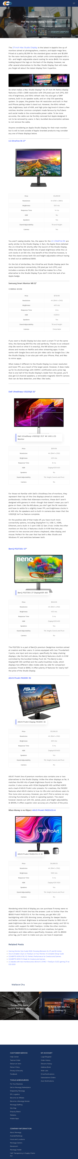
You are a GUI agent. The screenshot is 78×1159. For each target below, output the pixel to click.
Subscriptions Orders (48, 1077)
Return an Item (15, 1064)
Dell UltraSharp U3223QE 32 (22, 392)
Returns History (46, 1064)
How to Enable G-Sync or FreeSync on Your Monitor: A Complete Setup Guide (36, 954)
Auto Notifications (47, 1081)
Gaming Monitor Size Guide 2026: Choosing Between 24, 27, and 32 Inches (35, 951)
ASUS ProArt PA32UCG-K (44, 810)
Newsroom (14, 1146)
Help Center (14, 1057)
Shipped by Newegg (17, 1091)
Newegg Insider (16, 1150)
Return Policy (15, 1067)
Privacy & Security (16, 1071)
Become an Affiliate (17, 1098)
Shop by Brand (15, 1112)
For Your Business (16, 1084)
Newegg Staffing (16, 1105)
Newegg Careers (16, 1143)
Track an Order (15, 1060)
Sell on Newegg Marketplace (20, 1087)
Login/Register (46, 1057)
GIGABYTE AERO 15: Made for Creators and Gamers (27, 959)
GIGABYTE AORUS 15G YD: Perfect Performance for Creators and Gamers (35, 956)
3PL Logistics (15, 1094)
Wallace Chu (21, 26)
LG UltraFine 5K (58, 241)
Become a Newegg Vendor (20, 1101)
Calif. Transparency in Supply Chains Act (22, 1154)
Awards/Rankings (16, 1136)
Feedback (13, 1074)
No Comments (39, 29)
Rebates (13, 1115)
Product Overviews (31, 16)
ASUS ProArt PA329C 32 (20, 678)
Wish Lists (44, 1071)
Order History (45, 1060)
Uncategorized (48, 16)
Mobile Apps (14, 1118)
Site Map (13, 1108)
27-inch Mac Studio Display (24, 47)
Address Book (46, 1067)
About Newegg (15, 1132)
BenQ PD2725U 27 (17, 549)
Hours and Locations (17, 1139)
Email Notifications (47, 1074)
